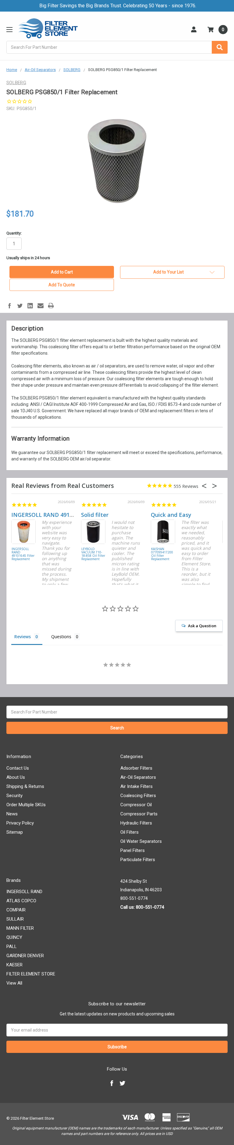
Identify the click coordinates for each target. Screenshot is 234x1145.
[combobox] (117, 47)
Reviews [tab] (22, 636)
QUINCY (14, 937)
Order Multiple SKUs (26, 804)
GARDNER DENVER (25, 955)
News (12, 814)
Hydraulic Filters (136, 823)
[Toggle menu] (9, 29)
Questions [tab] (61, 636)
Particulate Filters (137, 859)
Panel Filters (132, 850)
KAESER (14, 965)
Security (14, 795)
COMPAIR (16, 910)
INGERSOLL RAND (24, 891)
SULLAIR (15, 919)
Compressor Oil (136, 804)
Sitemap (14, 832)
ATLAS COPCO (21, 900)
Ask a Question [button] (202, 625)
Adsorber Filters (136, 768)
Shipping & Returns (25, 786)
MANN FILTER (20, 928)
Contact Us (17, 768)
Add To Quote (61, 284)
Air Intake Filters (136, 786)
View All (14, 983)
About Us (15, 777)
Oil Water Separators (141, 841)
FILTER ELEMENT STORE (30, 974)
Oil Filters (129, 832)
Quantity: (14, 233)
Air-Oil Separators (138, 777)
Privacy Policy (20, 823)
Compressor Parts (139, 814)
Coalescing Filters (138, 795)
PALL (11, 946)
